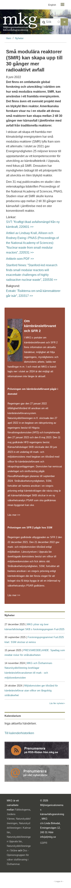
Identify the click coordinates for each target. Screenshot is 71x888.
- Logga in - (59, 881)
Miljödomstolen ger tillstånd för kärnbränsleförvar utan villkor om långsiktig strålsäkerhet (31, 690)
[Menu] (62, 5)
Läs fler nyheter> (57, 703)
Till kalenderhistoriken (19, 733)
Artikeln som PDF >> (20, 258)
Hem (8, 38)
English (52, 5)
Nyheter (19, 38)
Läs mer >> (14, 514)
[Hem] (20, 21)
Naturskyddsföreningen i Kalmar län (19, 828)
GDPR (43, 842)
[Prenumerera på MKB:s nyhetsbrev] (37, 773)
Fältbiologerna (22, 809)
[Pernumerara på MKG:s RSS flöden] (37, 750)
